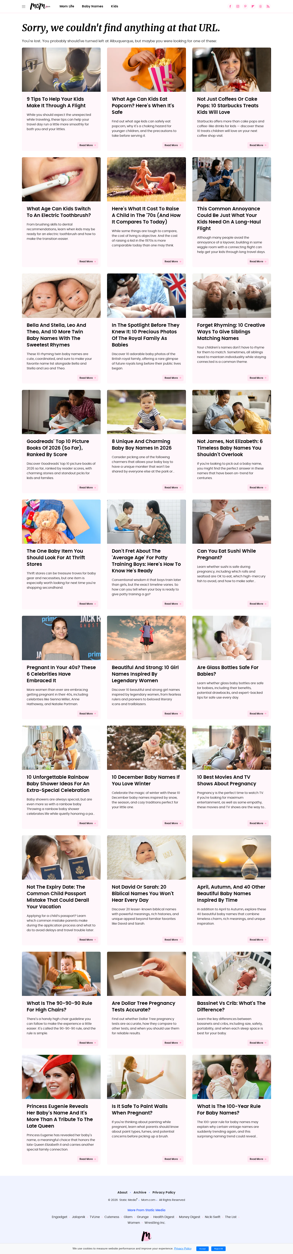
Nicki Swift (212, 1217)
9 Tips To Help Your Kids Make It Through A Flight (56, 102)
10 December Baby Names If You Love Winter (146, 780)
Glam (128, 1217)
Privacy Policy (164, 1192)
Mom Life (67, 6)
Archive (140, 1192)
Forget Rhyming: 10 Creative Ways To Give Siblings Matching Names (231, 332)
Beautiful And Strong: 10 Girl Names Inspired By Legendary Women (145, 674)
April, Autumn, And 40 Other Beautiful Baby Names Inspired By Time (231, 894)
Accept (202, 1249)
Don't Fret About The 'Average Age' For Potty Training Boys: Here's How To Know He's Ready (146, 561)
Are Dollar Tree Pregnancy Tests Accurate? (143, 1006)
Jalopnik (78, 1217)
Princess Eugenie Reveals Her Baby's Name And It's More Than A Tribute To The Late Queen (60, 1116)
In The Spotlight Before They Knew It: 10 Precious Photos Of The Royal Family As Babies (146, 335)
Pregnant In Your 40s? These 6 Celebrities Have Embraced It (61, 674)
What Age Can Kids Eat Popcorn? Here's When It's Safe (143, 106)
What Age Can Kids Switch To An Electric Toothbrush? (59, 212)
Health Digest (163, 1217)
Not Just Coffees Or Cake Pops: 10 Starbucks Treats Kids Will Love (228, 106)
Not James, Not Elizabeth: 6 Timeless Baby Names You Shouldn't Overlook (230, 448)
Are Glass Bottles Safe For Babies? (228, 671)
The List (231, 1217)
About (122, 1192)
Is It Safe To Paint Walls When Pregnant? (140, 1109)
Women (134, 1222)
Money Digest (189, 1217)
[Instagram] (238, 6)
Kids (114, 6)
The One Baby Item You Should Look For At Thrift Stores (56, 558)
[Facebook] (230, 6)
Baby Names (92, 6)
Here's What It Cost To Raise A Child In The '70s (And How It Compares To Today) (146, 215)
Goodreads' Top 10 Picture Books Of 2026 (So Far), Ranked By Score (58, 448)
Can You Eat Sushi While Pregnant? (226, 554)
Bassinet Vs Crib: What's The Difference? (231, 1006)
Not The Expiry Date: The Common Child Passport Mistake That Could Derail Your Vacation (58, 897)
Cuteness (111, 1217)
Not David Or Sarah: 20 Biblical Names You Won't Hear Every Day (143, 894)
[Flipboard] (253, 6)
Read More (86, 145)
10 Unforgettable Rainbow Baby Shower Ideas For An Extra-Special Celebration (58, 784)
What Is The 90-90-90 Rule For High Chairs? (59, 1006)
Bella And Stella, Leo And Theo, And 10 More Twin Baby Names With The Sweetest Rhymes (56, 335)
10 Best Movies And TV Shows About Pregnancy (226, 780)
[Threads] (261, 6)
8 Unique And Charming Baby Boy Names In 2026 (142, 445)
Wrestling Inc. (155, 1222)
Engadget (59, 1217)
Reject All (218, 1249)
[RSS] (268, 6)
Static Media (127, 1200)
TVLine (95, 1217)
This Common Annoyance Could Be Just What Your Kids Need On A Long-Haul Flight (229, 219)
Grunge (143, 1217)
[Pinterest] (245, 6)
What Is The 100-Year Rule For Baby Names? (229, 1109)
